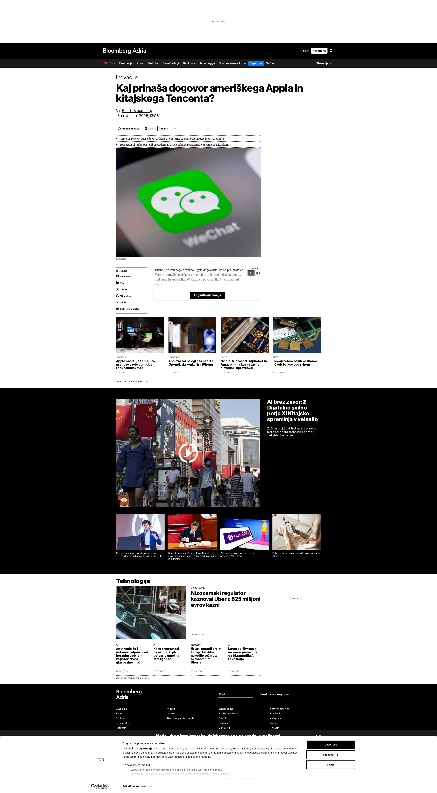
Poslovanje (174, 357)
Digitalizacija (198, 587)
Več (268, 63)
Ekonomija (125, 63)
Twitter (274, 723)
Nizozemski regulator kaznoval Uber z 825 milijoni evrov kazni (225, 599)
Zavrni (330, 764)
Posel (140, 63)
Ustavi (152, 128)
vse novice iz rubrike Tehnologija (132, 678)
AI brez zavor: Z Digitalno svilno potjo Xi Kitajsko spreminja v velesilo (292, 410)
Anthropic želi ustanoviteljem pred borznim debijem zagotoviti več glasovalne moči (132, 655)
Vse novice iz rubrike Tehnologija (132, 381)
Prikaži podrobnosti (134, 786)
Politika (153, 63)
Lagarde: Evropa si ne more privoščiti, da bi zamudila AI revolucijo (243, 654)
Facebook (275, 713)
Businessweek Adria (232, 63)
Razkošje (189, 63)
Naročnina (319, 50)
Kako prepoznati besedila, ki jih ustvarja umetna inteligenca (166, 654)
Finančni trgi (171, 63)
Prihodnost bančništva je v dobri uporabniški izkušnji (296, 554)
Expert (254, 63)
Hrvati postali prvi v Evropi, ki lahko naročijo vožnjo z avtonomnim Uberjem (206, 655)
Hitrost (164, 128)
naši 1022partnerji (140, 748)
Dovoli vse (331, 744)
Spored (171, 713)
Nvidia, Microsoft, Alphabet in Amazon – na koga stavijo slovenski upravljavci (244, 364)
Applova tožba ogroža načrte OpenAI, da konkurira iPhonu (191, 362)
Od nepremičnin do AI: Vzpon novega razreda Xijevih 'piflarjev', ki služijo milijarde (139, 554)
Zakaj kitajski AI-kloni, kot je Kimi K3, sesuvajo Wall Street (240, 554)
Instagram (275, 718)
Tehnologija (207, 63)
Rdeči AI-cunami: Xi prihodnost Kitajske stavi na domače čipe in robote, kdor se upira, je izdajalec (192, 556)
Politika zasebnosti (228, 713)
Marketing (224, 728)
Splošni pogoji (225, 708)
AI (117, 644)
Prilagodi (328, 754)
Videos (171, 708)
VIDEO (108, 63)
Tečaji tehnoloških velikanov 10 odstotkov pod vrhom (295, 362)
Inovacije (121, 357)
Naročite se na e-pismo (274, 694)
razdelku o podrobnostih (240, 778)
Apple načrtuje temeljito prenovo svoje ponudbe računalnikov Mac (135, 364)
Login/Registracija (207, 295)
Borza (224, 357)
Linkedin (274, 728)
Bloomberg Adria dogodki (181, 718)
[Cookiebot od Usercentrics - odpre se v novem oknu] (100, 786)
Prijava (305, 50)
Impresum (223, 723)
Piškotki (222, 718)
